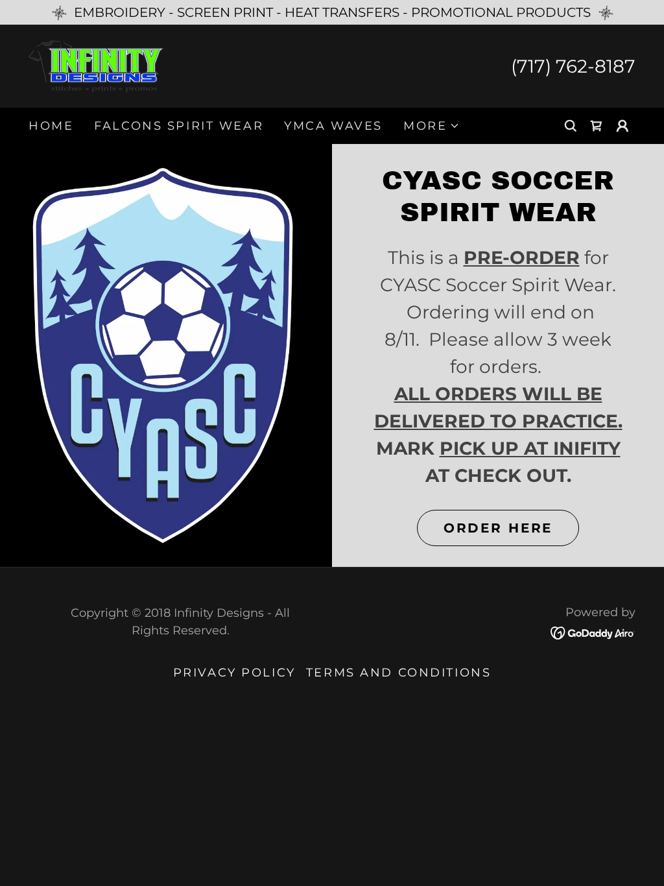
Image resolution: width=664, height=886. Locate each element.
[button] (431, 126)
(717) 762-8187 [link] (573, 66)
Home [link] (51, 126)
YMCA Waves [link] (333, 126)
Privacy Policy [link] (234, 672)
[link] (97, 65)
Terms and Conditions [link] (398, 672)
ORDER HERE (498, 528)
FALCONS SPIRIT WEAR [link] (178, 126)
